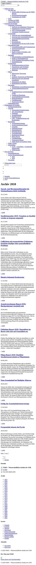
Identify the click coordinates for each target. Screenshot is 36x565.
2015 (5, 496)
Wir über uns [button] (12, 10)
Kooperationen (16, 42)
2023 (5, 483)
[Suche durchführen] (9, 163)
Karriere (6, 526)
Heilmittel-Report (17, 131)
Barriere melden (9, 536)
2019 (5, 489)
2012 (5, 501)
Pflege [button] (10, 72)
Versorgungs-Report (18, 102)
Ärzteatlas (15, 126)
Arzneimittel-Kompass (18, 123)
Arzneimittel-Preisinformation (20, 110)
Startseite (7, 176)
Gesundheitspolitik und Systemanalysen (23, 47)
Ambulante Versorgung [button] (15, 25)
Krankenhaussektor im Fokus (20, 65)
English (6, 538)
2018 (5, 491)
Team (9, 18)
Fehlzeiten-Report (17, 128)
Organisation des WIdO (19, 17)
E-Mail (5, 469)
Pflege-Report (16, 136)
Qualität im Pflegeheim (18, 95)
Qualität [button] (10, 90)
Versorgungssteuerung (18, 48)
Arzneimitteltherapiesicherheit (20, 38)
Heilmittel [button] (11, 55)
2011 (5, 503)
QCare (14, 75)
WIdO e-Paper (12, 143)
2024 (13, 158)
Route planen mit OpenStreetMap (10, 559)
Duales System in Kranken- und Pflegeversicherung (21, 52)
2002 (5, 518)
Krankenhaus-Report (18, 135)
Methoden (15, 40)
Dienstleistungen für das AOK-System (23, 43)
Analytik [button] (10, 108)
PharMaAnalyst (16, 117)
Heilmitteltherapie (17, 62)
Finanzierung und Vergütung (20, 67)
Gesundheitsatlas (17, 115)
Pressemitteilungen (13, 153)
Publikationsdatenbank (14, 107)
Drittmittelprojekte (13, 103)
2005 (5, 513)
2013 (5, 499)
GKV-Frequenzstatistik (18, 30)
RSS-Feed (7, 547)
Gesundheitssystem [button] (13, 45)
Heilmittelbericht (17, 130)
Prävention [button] (11, 85)
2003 (5, 516)
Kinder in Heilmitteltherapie (20, 58)
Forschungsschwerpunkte (19, 15)
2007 (5, 509)
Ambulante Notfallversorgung (20, 32)
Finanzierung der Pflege (19, 82)
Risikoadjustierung (17, 98)
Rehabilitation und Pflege (19, 83)
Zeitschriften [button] (11, 145)
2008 (5, 508)
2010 (5, 504)
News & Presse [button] (8, 151)
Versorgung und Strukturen (20, 68)
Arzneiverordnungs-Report (20, 125)
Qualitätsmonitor (17, 100)
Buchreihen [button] (11, 121)
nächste (6, 460)
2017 (5, 493)
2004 (5, 514)
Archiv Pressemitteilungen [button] (15, 155)
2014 (5, 498)
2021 (5, 486)
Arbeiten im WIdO (13, 20)
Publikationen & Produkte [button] (12, 105)
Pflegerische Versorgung (19, 73)
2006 (5, 511)
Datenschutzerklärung (10, 533)
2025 (13, 156)
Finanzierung (15, 50)
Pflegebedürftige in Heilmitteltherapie (23, 57)
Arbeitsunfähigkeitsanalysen (20, 88)
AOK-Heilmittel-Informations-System (23, 60)
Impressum (7, 530)
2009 (5, 506)
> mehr (3, 212)
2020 (5, 488)
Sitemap (6, 528)
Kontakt (6, 525)
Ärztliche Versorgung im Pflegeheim (22, 77)
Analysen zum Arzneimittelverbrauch (23, 37)
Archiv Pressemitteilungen (12, 178)
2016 (5, 494)
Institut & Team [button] (8, 8)
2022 (5, 484)
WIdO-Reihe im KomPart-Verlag (21, 141)
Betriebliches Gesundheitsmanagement (23, 87)
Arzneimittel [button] (11, 33)
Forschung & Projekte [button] (10, 23)
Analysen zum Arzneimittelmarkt (21, 35)
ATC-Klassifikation (17, 112)
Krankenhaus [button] (12, 63)
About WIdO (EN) (13, 22)
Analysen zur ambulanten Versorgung (23, 27)
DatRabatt (15, 113)
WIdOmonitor (16, 150)
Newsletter (11, 160)
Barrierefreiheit (8, 535)
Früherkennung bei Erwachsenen (21, 28)
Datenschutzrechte (9, 531)
